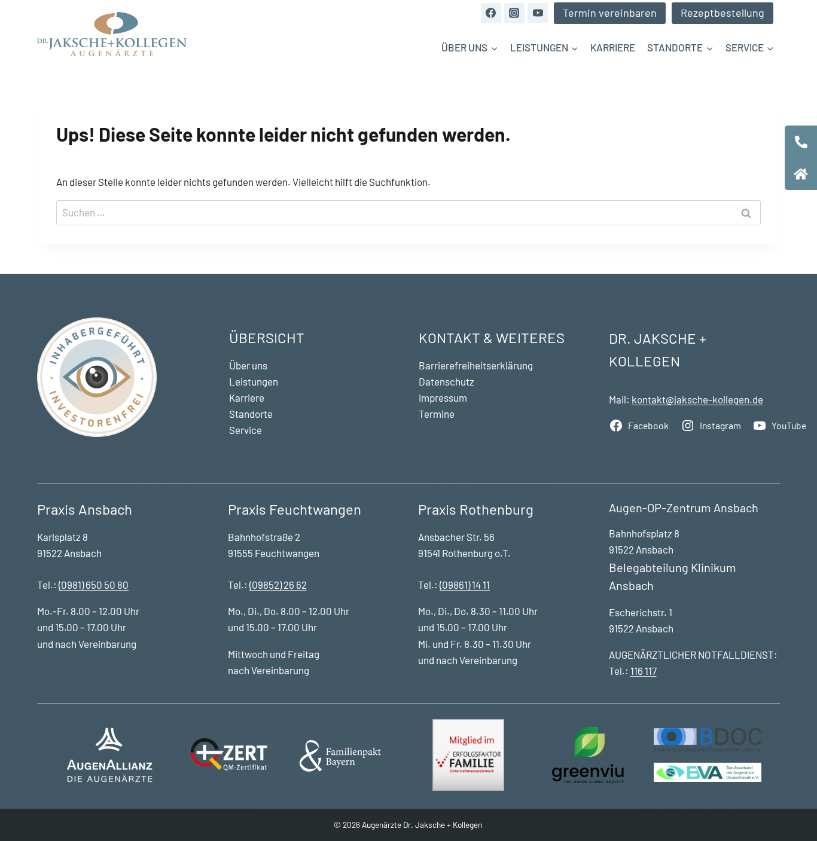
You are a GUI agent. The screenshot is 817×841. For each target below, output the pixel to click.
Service (245, 430)
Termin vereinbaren (610, 12)
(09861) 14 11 (465, 585)
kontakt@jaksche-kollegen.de (697, 399)
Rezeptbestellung (722, 12)
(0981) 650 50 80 (94, 585)
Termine (437, 414)
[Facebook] (491, 13)
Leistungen (253, 381)
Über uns (248, 365)
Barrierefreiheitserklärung (476, 365)
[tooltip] (801, 142)
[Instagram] (514, 13)
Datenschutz (446, 381)
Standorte (251, 414)
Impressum (443, 397)
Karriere (612, 47)
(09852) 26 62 (278, 585)
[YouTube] (538, 13)
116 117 (643, 671)
